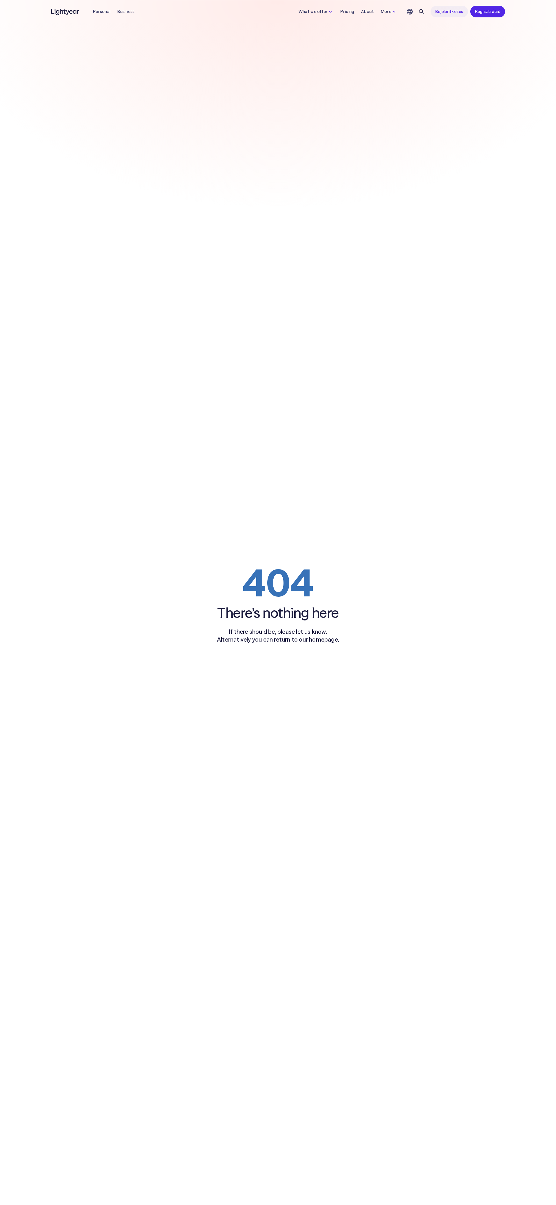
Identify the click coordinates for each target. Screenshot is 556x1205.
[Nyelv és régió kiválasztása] (410, 11)
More (386, 11)
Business (125, 11)
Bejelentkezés (449, 11)
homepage (323, 639)
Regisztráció (487, 11)
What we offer (313, 11)
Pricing (347, 11)
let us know (310, 631)
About (367, 11)
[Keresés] (421, 11)
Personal (101, 11)
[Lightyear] (65, 11)
